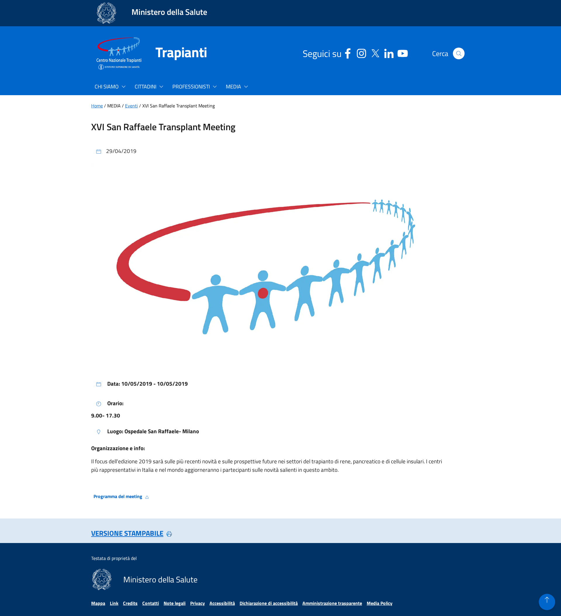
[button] (459, 53)
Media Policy (379, 603)
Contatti (150, 603)
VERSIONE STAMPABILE (127, 533)
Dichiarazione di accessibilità (269, 603)
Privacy (197, 603)
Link (114, 603)
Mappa (98, 603)
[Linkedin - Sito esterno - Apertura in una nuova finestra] (389, 52)
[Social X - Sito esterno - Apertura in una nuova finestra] (375, 52)
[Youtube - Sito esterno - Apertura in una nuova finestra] (402, 52)
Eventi (131, 105)
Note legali (175, 603)
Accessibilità (222, 603)
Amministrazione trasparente (332, 603)
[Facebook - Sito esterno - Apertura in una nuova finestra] (348, 52)
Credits (130, 603)
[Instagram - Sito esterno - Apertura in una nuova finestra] (361, 52)
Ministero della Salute (169, 12)
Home (97, 105)
